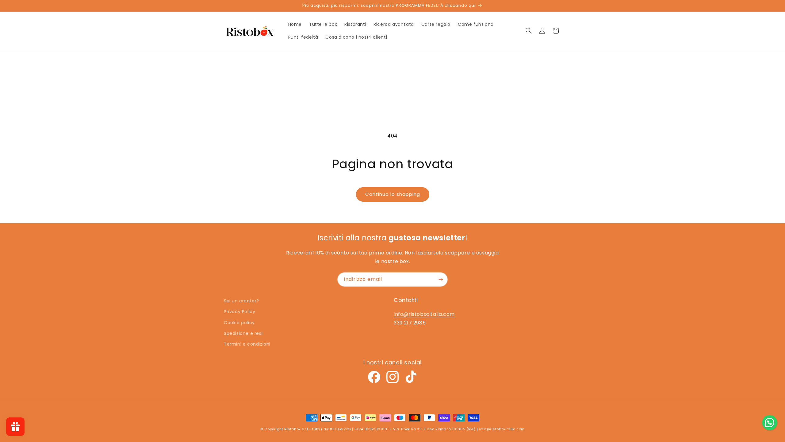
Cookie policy (239, 323)
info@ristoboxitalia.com (424, 314)
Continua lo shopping (392, 194)
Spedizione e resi (243, 333)
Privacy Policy (239, 311)
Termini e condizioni (247, 344)
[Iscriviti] (440, 279)
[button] (528, 30)
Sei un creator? (241, 301)
